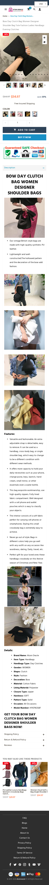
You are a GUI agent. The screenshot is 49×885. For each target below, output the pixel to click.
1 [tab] (1, 74)
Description (9, 168)
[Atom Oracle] (15, 9)
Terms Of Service (24, 853)
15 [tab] (41, 74)
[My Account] (39, 9)
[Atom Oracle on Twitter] (15, 865)
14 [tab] (38, 74)
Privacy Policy (24, 843)
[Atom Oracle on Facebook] (10, 865)
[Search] (34, 9)
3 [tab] (7, 74)
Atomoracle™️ (22, 879)
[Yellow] (27, 114)
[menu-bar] (5, 9)
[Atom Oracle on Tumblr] (29, 865)
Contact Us (24, 838)
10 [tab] (27, 74)
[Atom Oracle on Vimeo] (38, 865)
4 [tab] (10, 74)
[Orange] (13, 114)
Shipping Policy (11, 734)
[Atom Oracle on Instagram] (24, 865)
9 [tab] (24, 74)
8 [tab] (21, 74)
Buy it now (24, 138)
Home (24, 828)
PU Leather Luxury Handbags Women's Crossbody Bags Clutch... (15, 791)
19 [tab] (25, 78)
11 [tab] (30, 74)
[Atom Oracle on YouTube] (34, 865)
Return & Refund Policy (15, 740)
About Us (24, 833)
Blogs (24, 823)
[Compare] (44, 37)
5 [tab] (13, 74)
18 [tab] (23, 78)
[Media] (44, 42)
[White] (35, 114)
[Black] (5, 114)
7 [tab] (18, 74)
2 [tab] (4, 74)
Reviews (8, 745)
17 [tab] (47, 74)
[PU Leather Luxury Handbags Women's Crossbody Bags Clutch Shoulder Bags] (15, 774)
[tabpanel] (24, 57)
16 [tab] (44, 74)
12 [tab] (33, 74)
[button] (4, 85)
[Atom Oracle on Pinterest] (19, 865)
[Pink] (20, 114)
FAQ (25, 818)
